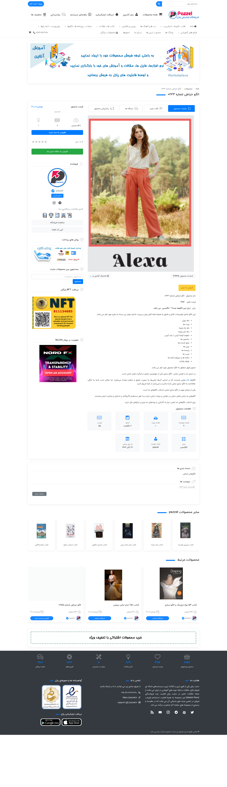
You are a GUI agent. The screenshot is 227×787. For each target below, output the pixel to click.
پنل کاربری (128, 14)
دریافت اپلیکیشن (105, 14)
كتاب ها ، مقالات (106, 26)
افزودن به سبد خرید (57, 132)
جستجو (78, 281)
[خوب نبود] (36, 142)
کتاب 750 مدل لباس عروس (126, 605)
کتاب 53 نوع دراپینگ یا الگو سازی (181, 605)
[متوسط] (39, 142)
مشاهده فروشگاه (57, 222)
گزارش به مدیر (187, 287)
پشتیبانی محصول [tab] (101, 108)
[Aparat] (184, 712)
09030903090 (42, 32)
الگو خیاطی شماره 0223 (187, 487)
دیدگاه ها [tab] (129, 108)
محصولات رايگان (107, 32)
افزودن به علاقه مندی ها (57, 151)
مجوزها (126, 32)
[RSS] (152, 712)
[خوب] (42, 142)
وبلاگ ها (169, 32)
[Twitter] (192, 712)
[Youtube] (160, 712)
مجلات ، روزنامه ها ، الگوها (79, 26)
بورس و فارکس (129, 26)
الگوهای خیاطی (189, 474)
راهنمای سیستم (78, 14)
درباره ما (138, 32)
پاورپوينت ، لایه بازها (50, 26)
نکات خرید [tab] (154, 108)
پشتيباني (55, 14)
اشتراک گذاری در (99, 276)
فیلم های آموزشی (189, 32)
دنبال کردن (57, 195)
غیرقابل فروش (157, 618)
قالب (187, 380)
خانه (192, 26)
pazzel (59, 191)
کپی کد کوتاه (57, 229)
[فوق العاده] (45, 142)
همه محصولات (150, 14)
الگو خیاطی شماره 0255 (70, 605)
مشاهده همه (39, 494)
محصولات (188, 88)
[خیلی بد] (33, 142)
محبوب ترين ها (153, 32)
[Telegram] (60, 203)
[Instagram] (54, 203)
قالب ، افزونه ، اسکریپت (174, 26)
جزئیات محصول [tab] (180, 108)
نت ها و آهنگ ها (148, 26)
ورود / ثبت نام (36, 3)
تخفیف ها (36, 14)
